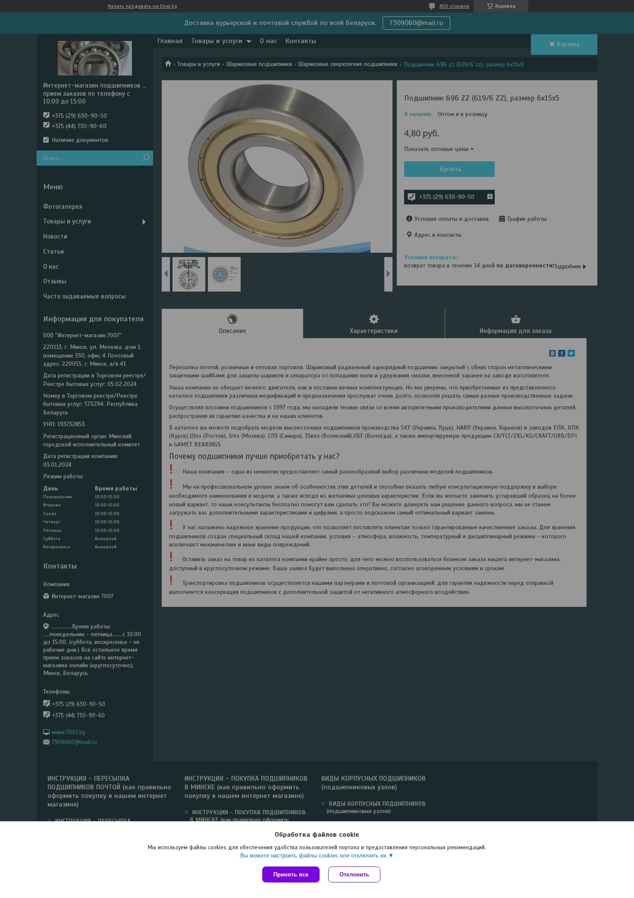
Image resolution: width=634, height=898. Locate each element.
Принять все (290, 874)
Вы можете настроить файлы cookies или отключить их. (314, 855)
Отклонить (354, 874)
